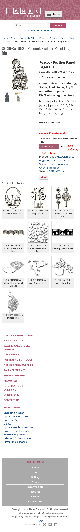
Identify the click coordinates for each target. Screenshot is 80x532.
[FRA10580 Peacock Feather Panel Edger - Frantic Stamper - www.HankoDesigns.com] (7, 97)
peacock (54, 167)
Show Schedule (14, 375)
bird (71, 156)
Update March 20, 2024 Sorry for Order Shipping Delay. (17, 420)
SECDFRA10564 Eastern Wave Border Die (13, 248)
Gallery (35, 477)
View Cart (33, 30)
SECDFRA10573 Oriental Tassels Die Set (63, 213)
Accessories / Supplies (18, 365)
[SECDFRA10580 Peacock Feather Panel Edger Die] (18, 74)
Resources (11, 380)
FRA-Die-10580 (55, 160)
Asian (64, 156)
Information (35, 487)
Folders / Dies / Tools (18, 359)
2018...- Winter (57, 171)
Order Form (12, 394)
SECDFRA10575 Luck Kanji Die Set (38, 212)
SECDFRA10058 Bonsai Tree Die (63, 282)
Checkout (46, 30)
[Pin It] (43, 177)
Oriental (43, 167)
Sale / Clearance (14, 370)
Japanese (63, 164)
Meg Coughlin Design (29, 516)
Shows (35, 496)
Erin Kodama (63, 516)
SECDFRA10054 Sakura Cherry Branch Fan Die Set (13, 283)
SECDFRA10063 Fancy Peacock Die (13, 316)
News (35, 482)
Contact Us (12, 400)
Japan (53, 164)
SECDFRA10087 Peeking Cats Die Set (62, 247)
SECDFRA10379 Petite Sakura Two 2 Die (37, 248)
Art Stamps (11, 354)
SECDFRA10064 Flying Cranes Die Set (38, 282)
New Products (13, 340)
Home (5, 38)
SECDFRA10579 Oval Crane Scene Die (13, 212)
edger (42, 160)
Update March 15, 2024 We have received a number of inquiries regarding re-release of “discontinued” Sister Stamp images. (19, 435)
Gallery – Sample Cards (19, 335)
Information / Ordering (13, 387)
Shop (14, 38)
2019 (57, 156)
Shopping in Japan (14, 412)
